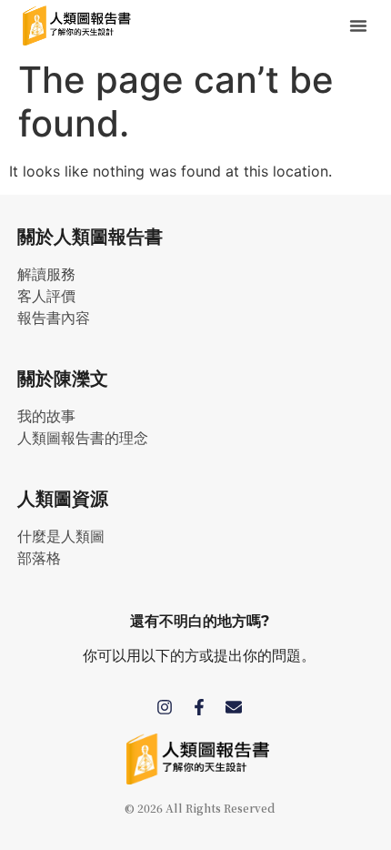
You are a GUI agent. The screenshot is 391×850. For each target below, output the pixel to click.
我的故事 (46, 416)
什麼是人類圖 (61, 536)
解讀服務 (46, 274)
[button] (358, 25)
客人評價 (46, 296)
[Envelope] (234, 707)
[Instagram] (164, 707)
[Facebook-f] (199, 707)
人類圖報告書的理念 (82, 438)
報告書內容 (53, 318)
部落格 (39, 558)
